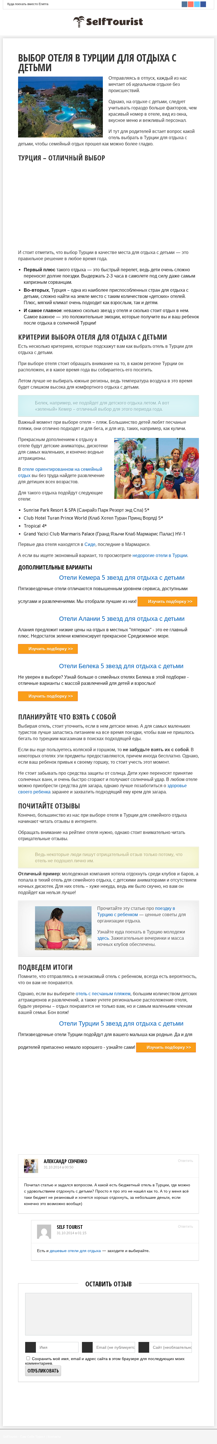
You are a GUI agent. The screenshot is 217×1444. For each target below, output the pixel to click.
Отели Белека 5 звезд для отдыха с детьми (121, 666)
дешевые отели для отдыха (75, 1250)
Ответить (185, 1161)
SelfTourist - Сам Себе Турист (24, 1436)
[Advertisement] (65, 204)
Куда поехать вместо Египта (27, 4)
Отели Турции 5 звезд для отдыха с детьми (121, 1023)
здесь (103, 938)
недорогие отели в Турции (160, 555)
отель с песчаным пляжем (103, 993)
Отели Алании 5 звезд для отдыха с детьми (122, 618)
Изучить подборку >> (170, 601)
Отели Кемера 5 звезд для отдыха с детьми (122, 577)
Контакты (54, 1436)
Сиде (90, 544)
